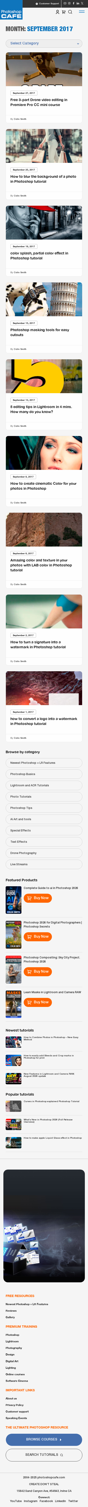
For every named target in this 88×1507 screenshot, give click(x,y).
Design (10, 1354)
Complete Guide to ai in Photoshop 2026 (51, 888)
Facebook (46, 1501)
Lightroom (12, 1341)
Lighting (11, 1367)
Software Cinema (17, 1380)
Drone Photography (23, 853)
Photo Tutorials (20, 797)
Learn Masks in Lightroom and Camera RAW (52, 992)
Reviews (11, 1310)
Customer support (17, 1411)
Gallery (10, 1317)
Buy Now (41, 898)
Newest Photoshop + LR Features (32, 763)
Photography (14, 1348)
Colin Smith (20, 119)
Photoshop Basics (22, 774)
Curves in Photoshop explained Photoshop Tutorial (51, 1102)
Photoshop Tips (21, 808)
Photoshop (12, 1334)
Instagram (30, 1501)
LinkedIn (60, 1501)
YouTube (16, 1501)
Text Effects (18, 842)
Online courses (15, 1374)
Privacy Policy (14, 1405)
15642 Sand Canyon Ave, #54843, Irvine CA (44, 1491)
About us (11, 1398)
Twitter (73, 1501)
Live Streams (19, 864)
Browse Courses (41, 1439)
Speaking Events (16, 1418)
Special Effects (20, 830)
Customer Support (49, 4)
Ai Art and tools (20, 819)
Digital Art (12, 1361)
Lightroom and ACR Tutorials (29, 785)
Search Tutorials (41, 1455)
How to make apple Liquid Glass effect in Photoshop (53, 1138)
